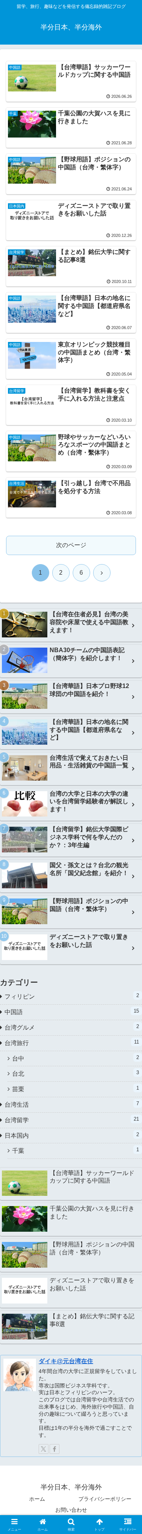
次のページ (71, 545)
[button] (127, 1137)
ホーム (37, 1499)
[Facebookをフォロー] (54, 1449)
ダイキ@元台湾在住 (66, 1361)
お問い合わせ (71, 1510)
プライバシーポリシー (104, 1499)
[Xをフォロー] (43, 1449)
